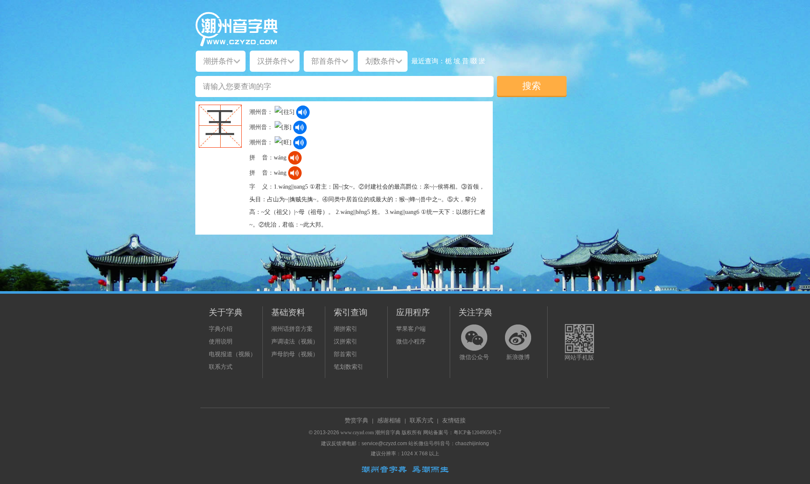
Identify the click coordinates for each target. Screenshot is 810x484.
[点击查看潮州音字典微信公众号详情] (474, 337)
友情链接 (454, 420)
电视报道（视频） (232, 354)
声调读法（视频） (295, 341)
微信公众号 (474, 357)
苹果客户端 (411, 329)
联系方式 (220, 367)
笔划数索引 (348, 367)
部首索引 (345, 354)
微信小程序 (411, 341)
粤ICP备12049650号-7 (477, 432)
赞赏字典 (356, 420)
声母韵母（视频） (295, 354)
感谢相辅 (389, 420)
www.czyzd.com (357, 432)
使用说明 (220, 341)
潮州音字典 (387, 432)
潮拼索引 (345, 329)
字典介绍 (220, 329)
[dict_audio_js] (303, 112)
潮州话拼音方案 (292, 329)
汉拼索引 (345, 341)
